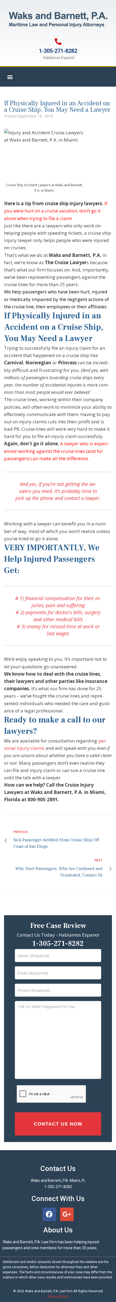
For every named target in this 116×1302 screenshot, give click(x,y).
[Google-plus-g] (67, 1214)
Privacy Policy (58, 1296)
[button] (9, 76)
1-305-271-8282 (58, 51)
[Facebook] (49, 1214)
